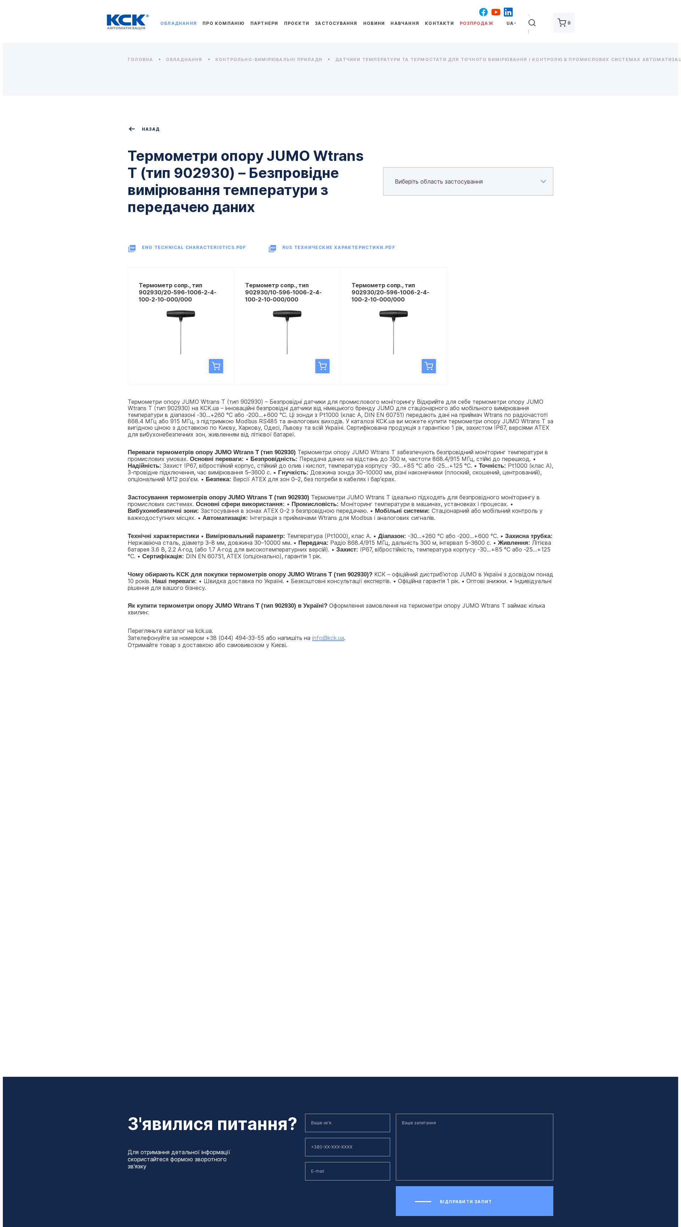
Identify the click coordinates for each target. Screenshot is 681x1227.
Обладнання (178, 23)
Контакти (439, 23)
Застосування (336, 23)
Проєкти (296, 23)
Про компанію (223, 23)
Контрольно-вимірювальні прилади (269, 59)
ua (510, 23)
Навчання (405, 23)
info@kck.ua (328, 638)
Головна (141, 59)
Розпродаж (476, 23)
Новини (374, 23)
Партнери (264, 23)
